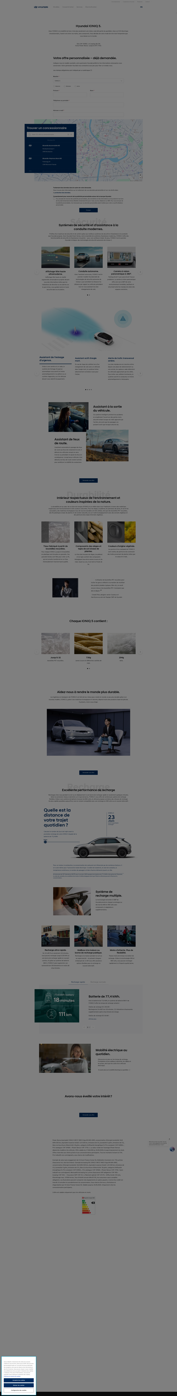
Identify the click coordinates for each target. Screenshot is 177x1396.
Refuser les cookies (18, 1385)
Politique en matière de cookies (12, 1376)
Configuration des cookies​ (18, 1390)
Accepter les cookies (19, 1380)
